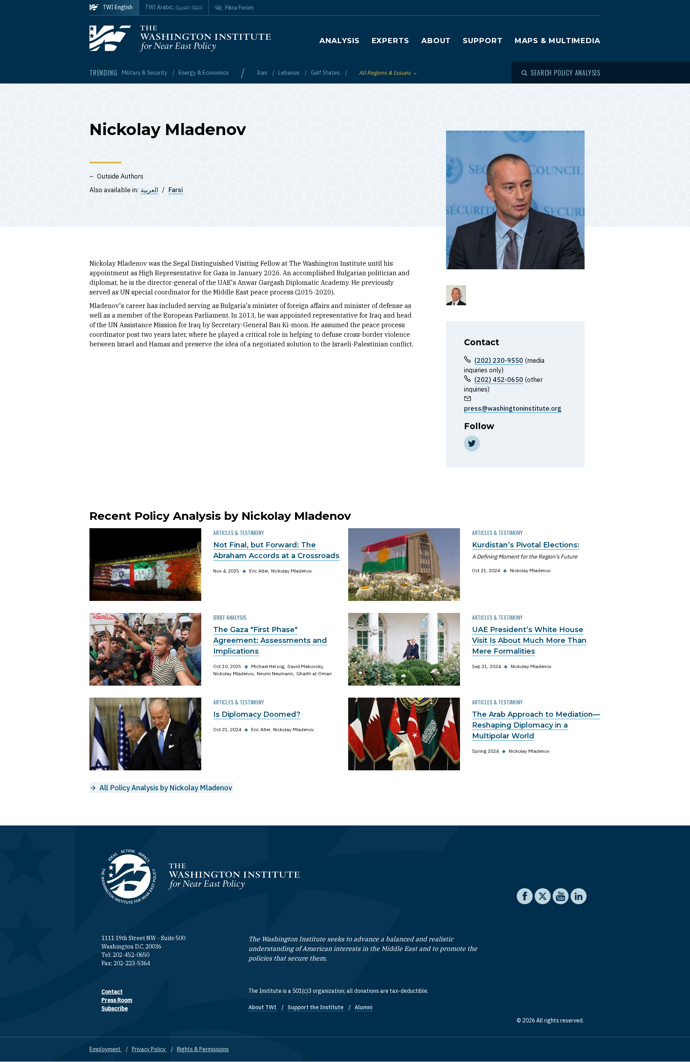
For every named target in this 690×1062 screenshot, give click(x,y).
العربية (149, 190)
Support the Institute (316, 1007)
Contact (112, 991)
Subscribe (114, 1008)
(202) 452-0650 (498, 380)
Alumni (364, 1007)
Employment (105, 1049)
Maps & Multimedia (558, 40)
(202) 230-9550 (498, 360)
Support (482, 40)
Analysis (339, 40)
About (436, 40)
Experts (390, 40)
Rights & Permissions (203, 1049)
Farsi (176, 190)
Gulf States (326, 72)
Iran (262, 72)
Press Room (116, 1000)
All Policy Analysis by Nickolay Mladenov (165, 787)
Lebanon (289, 72)
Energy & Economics (203, 72)
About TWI (263, 1007)
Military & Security (145, 72)
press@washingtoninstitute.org (512, 408)
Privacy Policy (149, 1049)
